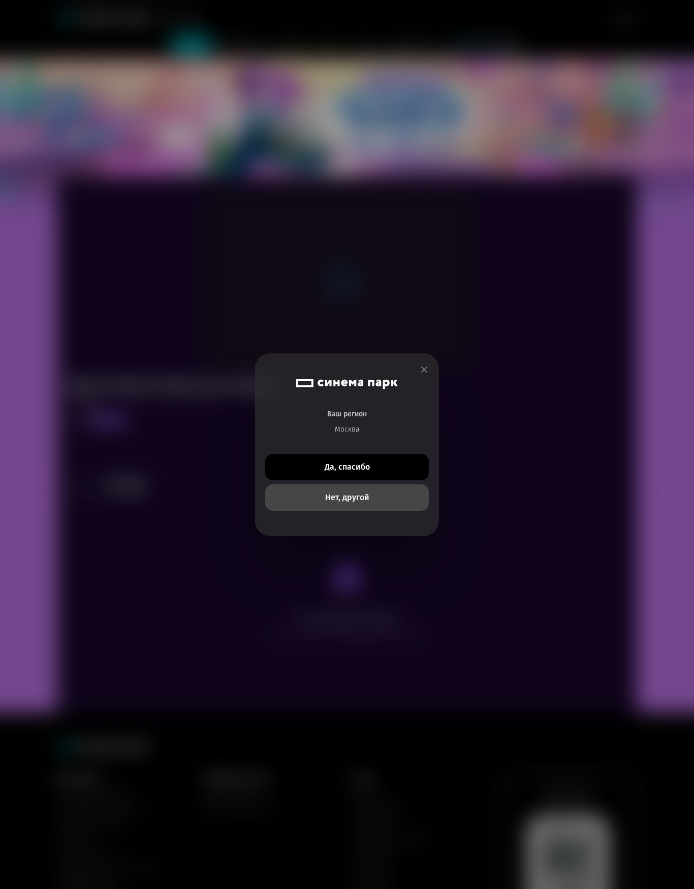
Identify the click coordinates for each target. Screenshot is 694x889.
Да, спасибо (347, 467)
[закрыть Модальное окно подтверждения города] (424, 370)
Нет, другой (347, 497)
